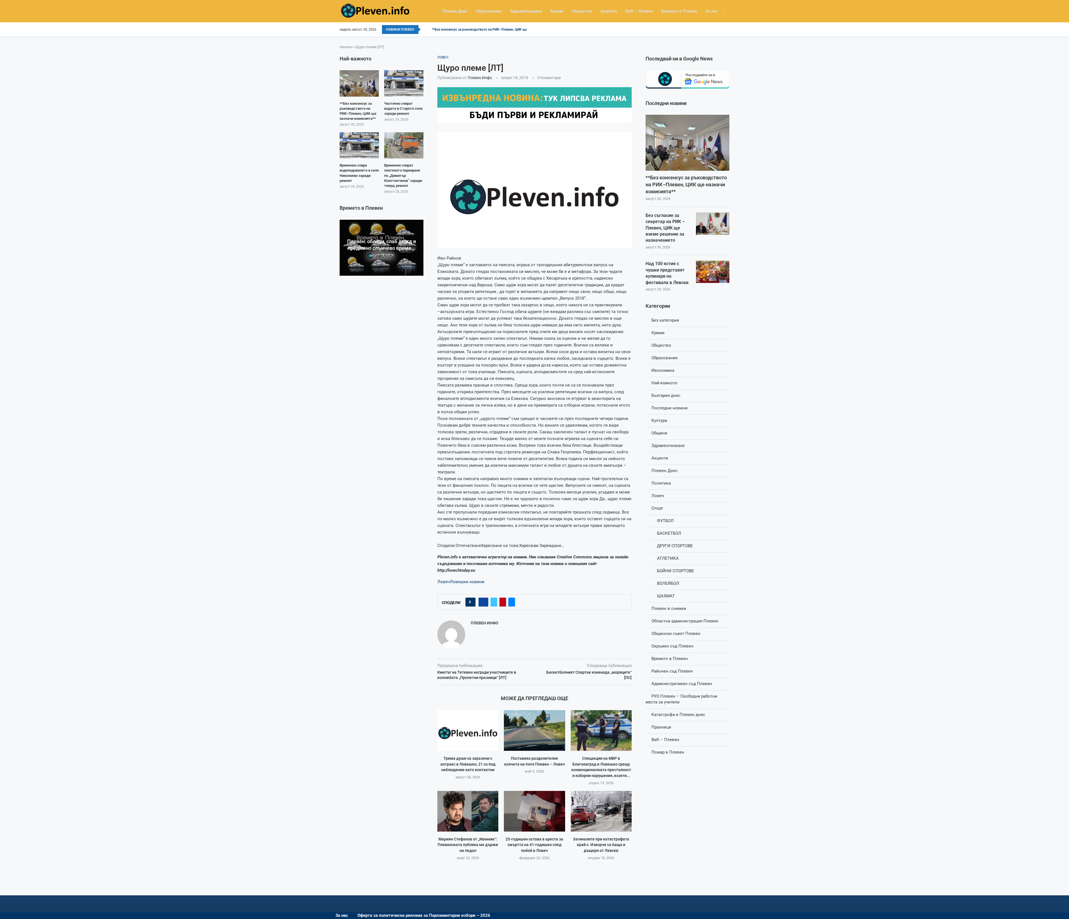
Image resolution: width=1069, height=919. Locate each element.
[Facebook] (727, 29)
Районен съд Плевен (672, 671)
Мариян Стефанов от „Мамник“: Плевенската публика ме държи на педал (468, 845)
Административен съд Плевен (681, 683)
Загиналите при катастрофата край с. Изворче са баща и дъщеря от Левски (601, 845)
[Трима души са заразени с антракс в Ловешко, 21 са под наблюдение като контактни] (467, 730)
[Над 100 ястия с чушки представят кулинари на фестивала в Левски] (712, 272)
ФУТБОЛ (665, 520)
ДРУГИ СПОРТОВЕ (675, 545)
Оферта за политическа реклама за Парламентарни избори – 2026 (423, 915)
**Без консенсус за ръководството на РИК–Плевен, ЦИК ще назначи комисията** (497, 29)
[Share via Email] (511, 602)
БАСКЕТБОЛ (669, 533)
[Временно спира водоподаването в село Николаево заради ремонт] (359, 145)
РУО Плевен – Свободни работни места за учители (681, 699)
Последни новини (669, 407)
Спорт (657, 508)
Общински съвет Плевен (675, 633)
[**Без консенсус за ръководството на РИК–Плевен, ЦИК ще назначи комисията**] (687, 143)
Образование (489, 11)
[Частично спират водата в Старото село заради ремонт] (403, 83)
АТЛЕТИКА (668, 558)
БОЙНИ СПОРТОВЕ (675, 570)
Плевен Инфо (480, 77)
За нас (711, 11)
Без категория (665, 320)
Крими (556, 11)
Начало (346, 47)
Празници (661, 727)
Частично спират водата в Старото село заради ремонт (403, 108)
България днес (665, 395)
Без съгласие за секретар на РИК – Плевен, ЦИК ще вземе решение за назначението (665, 228)
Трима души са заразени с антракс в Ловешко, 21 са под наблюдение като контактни (468, 764)
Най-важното (664, 382)
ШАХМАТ (666, 595)
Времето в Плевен (679, 11)
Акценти (608, 11)
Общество (582, 11)
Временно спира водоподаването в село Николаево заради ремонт (359, 173)
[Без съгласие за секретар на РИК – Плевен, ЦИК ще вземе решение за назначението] (712, 223)
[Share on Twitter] (494, 602)
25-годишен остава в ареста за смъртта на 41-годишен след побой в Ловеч (534, 845)
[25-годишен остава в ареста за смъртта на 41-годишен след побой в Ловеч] (534, 811)
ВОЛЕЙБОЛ (668, 583)
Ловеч (443, 581)
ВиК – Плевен (639, 11)
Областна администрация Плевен (685, 621)
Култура (659, 420)
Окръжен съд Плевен (672, 646)
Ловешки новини (467, 581)
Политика (661, 483)
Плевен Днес (455, 11)
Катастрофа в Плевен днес (678, 714)
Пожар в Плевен (667, 752)
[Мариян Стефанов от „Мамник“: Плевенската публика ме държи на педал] (467, 811)
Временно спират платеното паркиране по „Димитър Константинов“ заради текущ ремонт (403, 175)
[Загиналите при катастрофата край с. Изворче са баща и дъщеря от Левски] (601, 811)
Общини (659, 433)
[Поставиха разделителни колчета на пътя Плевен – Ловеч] (534, 730)
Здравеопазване (526, 11)
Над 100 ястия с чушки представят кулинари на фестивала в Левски (667, 273)
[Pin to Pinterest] (502, 602)
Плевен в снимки (668, 608)
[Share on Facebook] (483, 602)
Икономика (662, 370)
